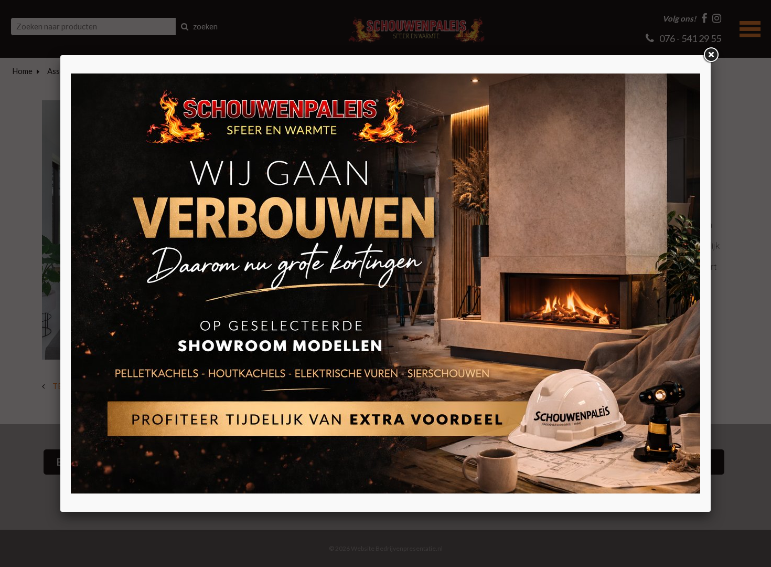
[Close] (710, 55)
